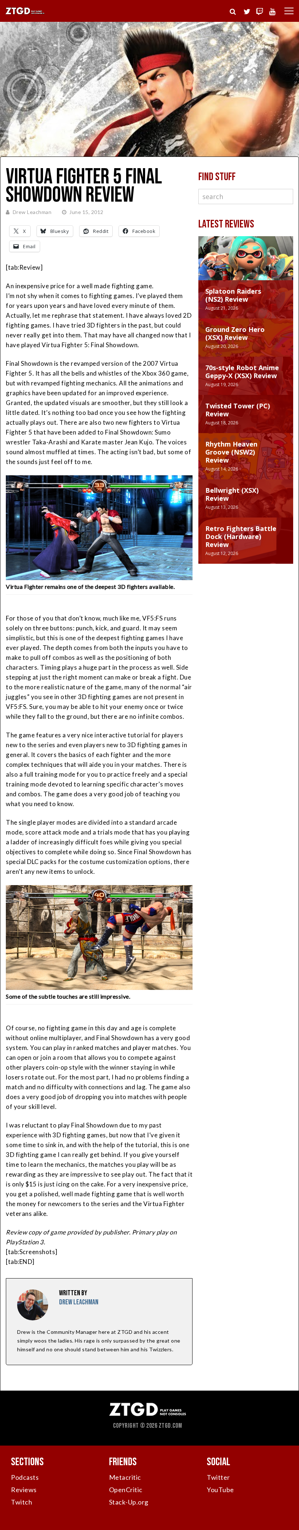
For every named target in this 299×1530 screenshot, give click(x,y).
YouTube (220, 1490)
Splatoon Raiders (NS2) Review (233, 295)
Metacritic (125, 1477)
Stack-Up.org (128, 1502)
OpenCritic (126, 1490)
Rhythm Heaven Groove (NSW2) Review (231, 452)
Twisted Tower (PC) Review (237, 409)
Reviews (24, 1490)
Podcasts (25, 1477)
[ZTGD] (25, 13)
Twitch (21, 1502)
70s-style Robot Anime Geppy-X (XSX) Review (242, 371)
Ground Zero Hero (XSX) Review (235, 333)
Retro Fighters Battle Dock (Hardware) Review (240, 536)
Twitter (218, 1477)
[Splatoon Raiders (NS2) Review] (245, 265)
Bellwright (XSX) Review (232, 494)
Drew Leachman (32, 212)
